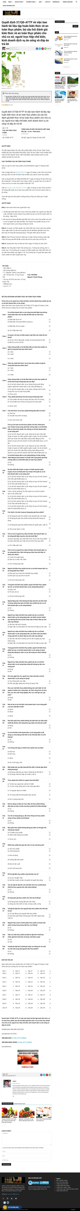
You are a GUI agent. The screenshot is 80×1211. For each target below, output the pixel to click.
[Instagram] (7, 1198)
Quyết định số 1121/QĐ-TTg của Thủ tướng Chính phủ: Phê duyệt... (60, 87)
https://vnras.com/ (16, 1083)
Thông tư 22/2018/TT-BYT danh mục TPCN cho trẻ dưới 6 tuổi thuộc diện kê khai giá (9, 1120)
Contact (47, 2)
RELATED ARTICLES (7, 1103)
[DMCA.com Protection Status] (44, 1184)
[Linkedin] (11, 1198)
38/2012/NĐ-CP (21, 172)
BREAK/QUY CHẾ (58, 83)
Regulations (19, 2)
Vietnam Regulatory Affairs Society (20, 1209)
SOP (57, 32)
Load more (66, 67)
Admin (8, 48)
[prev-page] (3, 1125)
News (9, 2)
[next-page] (5, 1125)
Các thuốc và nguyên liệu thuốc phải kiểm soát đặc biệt (59, 101)
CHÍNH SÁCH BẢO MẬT (62, 1184)
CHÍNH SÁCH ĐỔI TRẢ (62, 1191)
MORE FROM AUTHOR (19, 1103)
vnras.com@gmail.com (13, 1194)
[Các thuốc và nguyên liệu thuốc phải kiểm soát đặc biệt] (60, 94)
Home (4, 2)
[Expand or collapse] (50, 93)
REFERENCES (56, 2)
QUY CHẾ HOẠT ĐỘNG (62, 1182)
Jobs (40, 2)
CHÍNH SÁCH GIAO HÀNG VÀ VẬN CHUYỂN (67, 1189)
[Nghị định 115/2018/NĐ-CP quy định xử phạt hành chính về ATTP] (26, 1112)
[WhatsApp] (45, 48)
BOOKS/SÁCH (39, 1117)
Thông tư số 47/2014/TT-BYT (17, 188)
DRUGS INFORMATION (9, 5)
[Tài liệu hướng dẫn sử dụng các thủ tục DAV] (59, 46)
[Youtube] (16, 1198)
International (30, 2)
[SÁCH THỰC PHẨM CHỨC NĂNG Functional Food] (44, 1112)
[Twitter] (40, 48)
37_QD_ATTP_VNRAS (19, 1038)
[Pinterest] (42, 48)
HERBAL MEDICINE (68, 2)
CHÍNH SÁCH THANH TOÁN (63, 1187)
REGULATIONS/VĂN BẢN (11, 19)
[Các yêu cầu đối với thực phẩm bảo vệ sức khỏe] (72, 94)
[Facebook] (37, 48)
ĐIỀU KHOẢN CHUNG (61, 1180)
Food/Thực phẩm (22, 19)
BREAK (57, 73)
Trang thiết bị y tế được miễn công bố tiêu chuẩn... (72, 87)
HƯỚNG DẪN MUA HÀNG (63, 1185)
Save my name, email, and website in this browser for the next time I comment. (23, 1147)
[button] (76, 2)
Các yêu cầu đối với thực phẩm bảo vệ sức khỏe (72, 101)
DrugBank (73, 1209)
